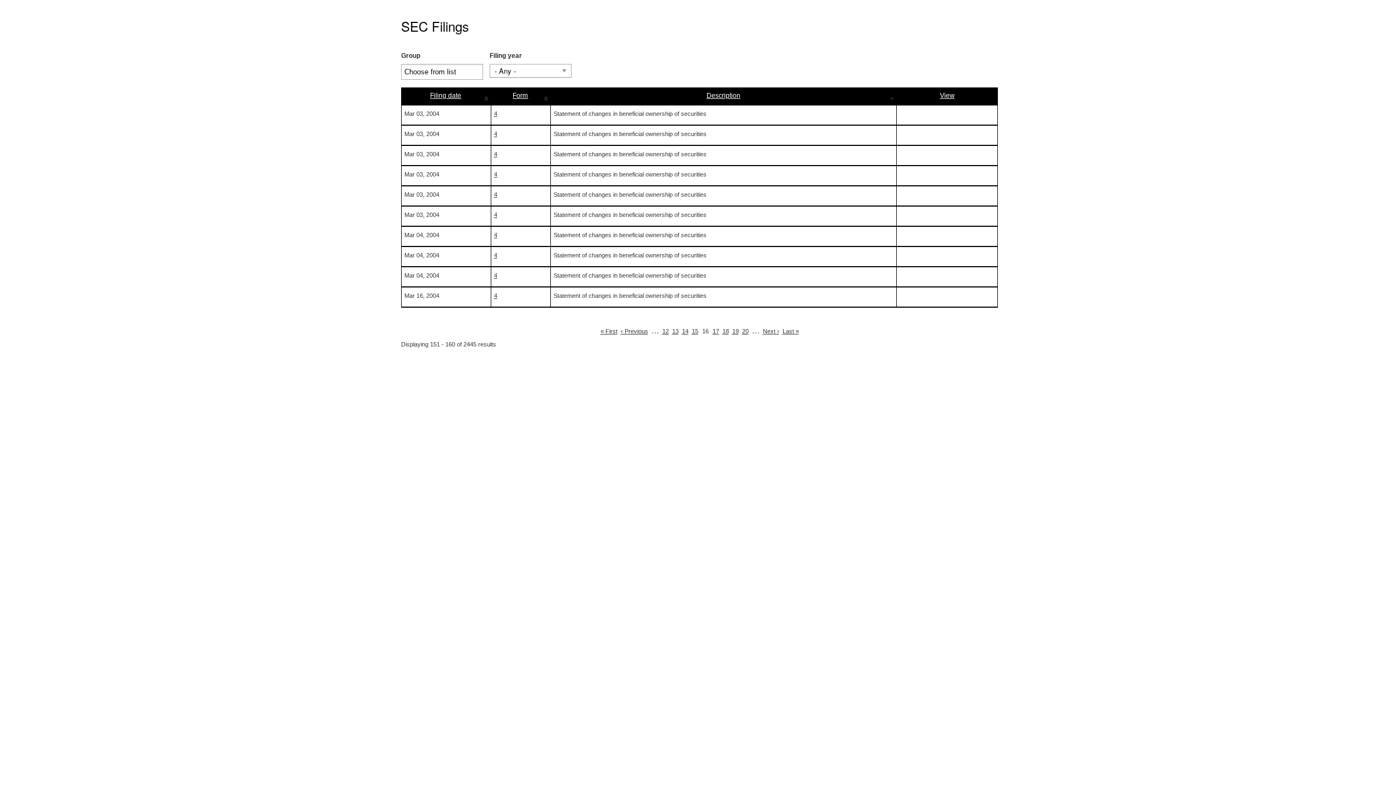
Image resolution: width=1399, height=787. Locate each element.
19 (735, 331)
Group (410, 56)
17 (716, 331)
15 (695, 331)
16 (705, 331)
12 (665, 331)
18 (725, 331)
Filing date (445, 95)
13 (675, 331)
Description (723, 95)
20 (745, 331)
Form (520, 95)
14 (685, 331)
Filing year (506, 56)
